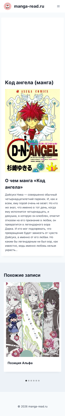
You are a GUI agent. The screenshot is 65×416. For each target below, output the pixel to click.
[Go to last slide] (9, 330)
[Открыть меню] (58, 6)
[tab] (26, 380)
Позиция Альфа (20, 363)
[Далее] (55, 330)
